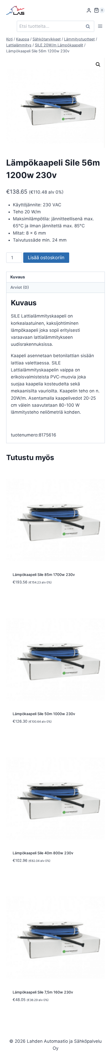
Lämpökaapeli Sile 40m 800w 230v (43, 853)
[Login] (88, 10)
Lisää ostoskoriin (46, 257)
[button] (98, 64)
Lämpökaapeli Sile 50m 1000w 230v (44, 713)
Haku (89, 26)
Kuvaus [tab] (17, 276)
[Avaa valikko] (100, 26)
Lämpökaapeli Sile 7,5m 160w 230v (43, 992)
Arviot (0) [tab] (19, 287)
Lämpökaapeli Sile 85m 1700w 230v (44, 574)
